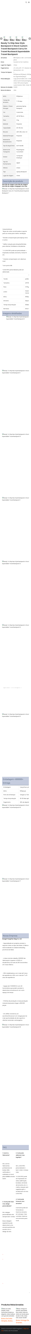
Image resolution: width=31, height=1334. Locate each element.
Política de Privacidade (11, 1331)
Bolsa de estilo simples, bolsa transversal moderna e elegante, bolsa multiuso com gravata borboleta (7, 1319)
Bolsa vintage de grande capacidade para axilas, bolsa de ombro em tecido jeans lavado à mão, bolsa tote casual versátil (23, 1321)
